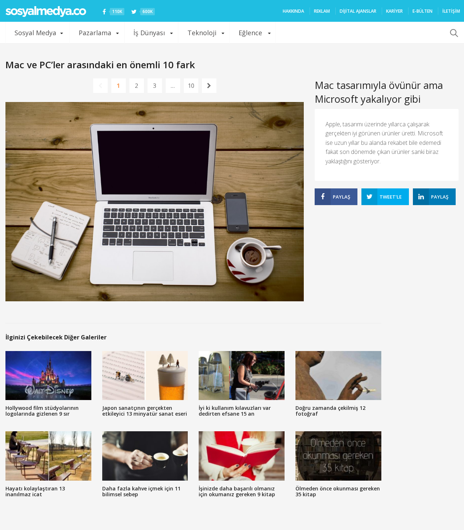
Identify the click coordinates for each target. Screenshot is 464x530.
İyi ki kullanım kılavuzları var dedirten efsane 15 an (235, 410)
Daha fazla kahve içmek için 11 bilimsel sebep (141, 491)
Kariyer (394, 11)
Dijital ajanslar (358, 11)
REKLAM (322, 11)
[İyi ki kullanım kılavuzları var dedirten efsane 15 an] (242, 375)
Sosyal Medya (35, 32)
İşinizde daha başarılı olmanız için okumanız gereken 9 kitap (237, 491)
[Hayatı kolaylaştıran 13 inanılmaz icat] (48, 455)
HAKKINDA (293, 11)
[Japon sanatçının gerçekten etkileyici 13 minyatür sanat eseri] (145, 375)
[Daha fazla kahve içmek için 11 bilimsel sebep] (145, 455)
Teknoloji (201, 32)
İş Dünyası (149, 32)
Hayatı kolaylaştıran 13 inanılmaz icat (35, 491)
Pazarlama (95, 32)
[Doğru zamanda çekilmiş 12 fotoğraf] (338, 375)
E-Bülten (422, 11)
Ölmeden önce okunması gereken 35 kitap (337, 491)
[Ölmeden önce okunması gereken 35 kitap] (338, 455)
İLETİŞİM (451, 11)
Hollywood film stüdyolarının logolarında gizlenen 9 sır (42, 410)
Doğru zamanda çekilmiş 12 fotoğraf (330, 410)
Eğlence (250, 32)
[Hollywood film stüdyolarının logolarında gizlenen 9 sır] (48, 375)
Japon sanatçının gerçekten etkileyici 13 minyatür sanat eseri (144, 410)
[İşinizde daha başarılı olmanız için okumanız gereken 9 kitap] (242, 455)
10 (191, 86)
